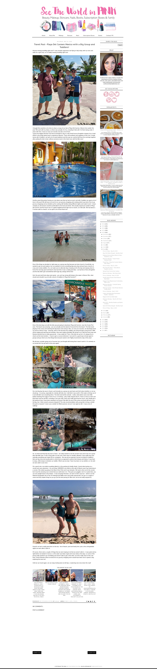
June (104, 247)
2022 (103, 228)
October (105, 238)
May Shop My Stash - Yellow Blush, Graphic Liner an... (111, 268)
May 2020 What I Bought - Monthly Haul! (113, 253)
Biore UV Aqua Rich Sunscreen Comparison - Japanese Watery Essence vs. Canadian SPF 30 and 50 (111, 210)
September (106, 240)
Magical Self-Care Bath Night (110, 296)
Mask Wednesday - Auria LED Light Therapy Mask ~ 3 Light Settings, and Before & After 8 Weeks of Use (111, 182)
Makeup (61, 35)
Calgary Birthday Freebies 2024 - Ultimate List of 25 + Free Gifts (111, 130)
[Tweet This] (89, 601)
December (105, 234)
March (104, 312)
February (105, 315)
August (105, 242)
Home (43, 35)
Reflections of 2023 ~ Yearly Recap (51, 583)
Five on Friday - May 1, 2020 (110, 308)
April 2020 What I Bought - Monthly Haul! (113, 305)
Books (100, 35)
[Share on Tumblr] (94, 601)
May (104, 249)
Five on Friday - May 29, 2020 (110, 251)
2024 (103, 224)
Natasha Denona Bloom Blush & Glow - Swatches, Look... (112, 256)
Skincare (69, 35)
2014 (103, 330)
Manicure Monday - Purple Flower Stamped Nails (111, 259)
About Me (52, 35)
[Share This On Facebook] (87, 601)
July (104, 245)
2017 (103, 324)
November (105, 236)
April (104, 310)
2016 (103, 326)
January (105, 317)
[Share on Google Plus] (93, 601)
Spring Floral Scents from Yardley (111, 271)
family (67, 601)
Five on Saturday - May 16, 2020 (111, 275)
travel (75, 601)
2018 (103, 321)
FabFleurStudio (97, 666)
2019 (103, 319)
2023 (103, 226)
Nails (77, 35)
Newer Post (37, 652)
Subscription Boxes (89, 35)
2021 (103, 230)
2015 (103, 328)
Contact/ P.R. (110, 35)
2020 (103, 232)
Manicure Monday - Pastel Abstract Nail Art (111, 156)
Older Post (91, 652)
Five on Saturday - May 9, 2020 (110, 291)
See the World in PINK (74, 666)
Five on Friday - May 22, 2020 (110, 265)
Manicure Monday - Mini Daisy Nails (112, 273)
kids (71, 601)
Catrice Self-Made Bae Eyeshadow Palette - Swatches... (111, 294)
